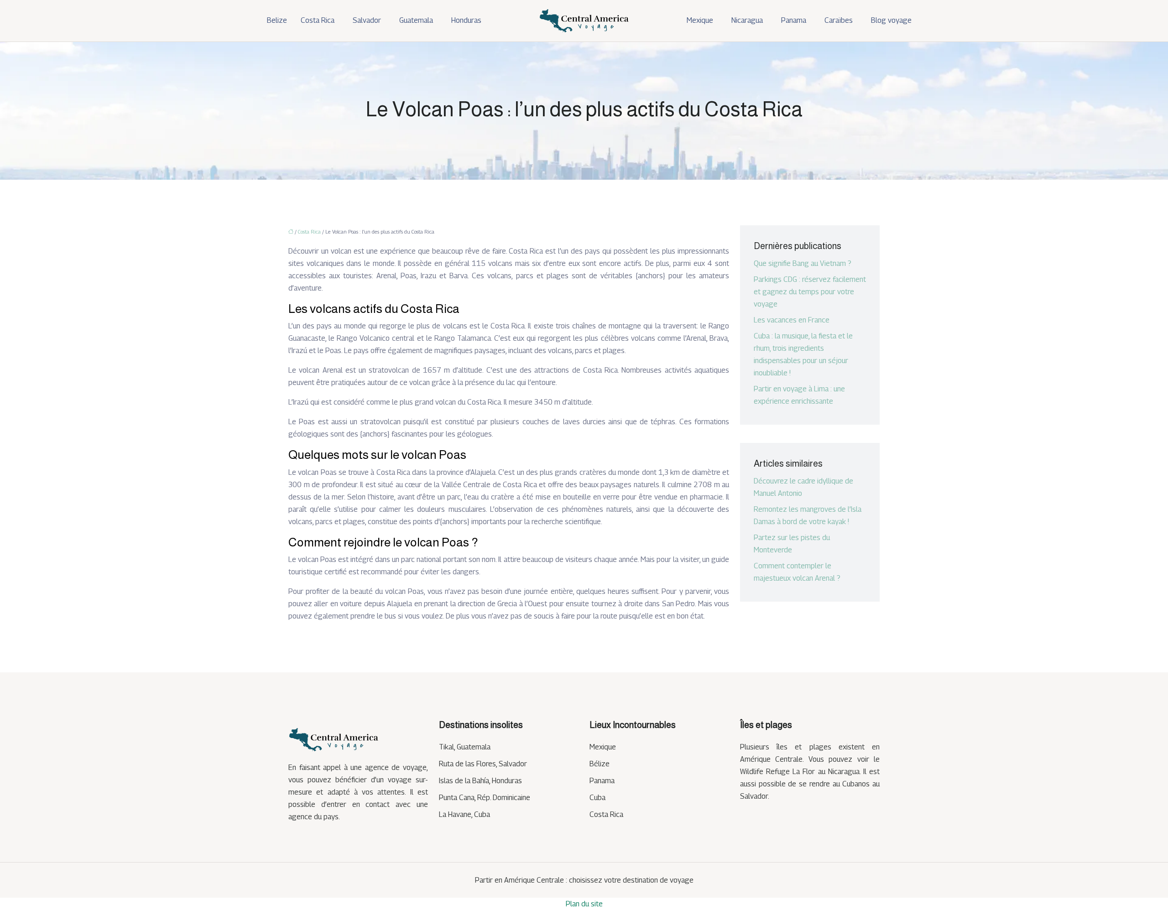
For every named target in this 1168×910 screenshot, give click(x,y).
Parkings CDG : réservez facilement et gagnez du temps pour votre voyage (810, 291)
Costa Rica (317, 20)
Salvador (367, 20)
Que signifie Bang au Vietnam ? (802, 263)
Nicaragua (747, 20)
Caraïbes (838, 20)
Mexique (700, 20)
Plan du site (584, 904)
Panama (793, 20)
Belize (277, 20)
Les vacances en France (791, 320)
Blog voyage (891, 20)
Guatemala (416, 20)
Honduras (466, 20)
